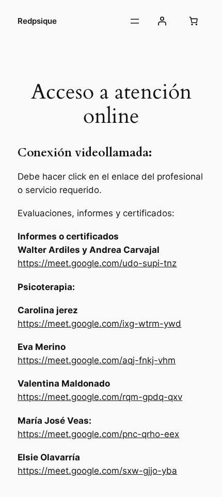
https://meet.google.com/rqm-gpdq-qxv (100, 397)
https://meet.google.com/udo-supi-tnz (97, 263)
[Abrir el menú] (135, 21)
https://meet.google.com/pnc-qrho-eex (98, 434)
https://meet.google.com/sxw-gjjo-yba (97, 471)
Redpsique (37, 21)
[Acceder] (161, 21)
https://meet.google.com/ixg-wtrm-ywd (99, 323)
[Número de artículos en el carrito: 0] (193, 21)
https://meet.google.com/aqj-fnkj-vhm (97, 360)
